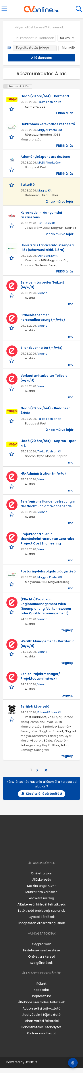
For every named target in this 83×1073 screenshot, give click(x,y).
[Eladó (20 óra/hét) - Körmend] (11, 99)
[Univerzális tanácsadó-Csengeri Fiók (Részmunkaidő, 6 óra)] (11, 248)
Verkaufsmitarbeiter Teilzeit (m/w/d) (44, 378)
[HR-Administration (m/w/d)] (11, 476)
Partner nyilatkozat (41, 1033)
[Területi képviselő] (11, 709)
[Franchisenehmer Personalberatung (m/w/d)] (11, 318)
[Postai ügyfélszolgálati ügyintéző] (11, 574)
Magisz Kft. (44, 190)
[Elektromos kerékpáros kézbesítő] (11, 127)
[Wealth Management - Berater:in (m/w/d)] (11, 644)
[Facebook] (31, 850)
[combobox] (44, 27)
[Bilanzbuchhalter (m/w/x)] (11, 351)
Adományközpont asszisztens (45, 156)
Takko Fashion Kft (49, 102)
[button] (10, 47)
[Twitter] (52, 850)
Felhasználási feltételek (42, 1021)
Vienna (42, 293)
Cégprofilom (41, 944)
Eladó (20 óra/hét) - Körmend (45, 96)
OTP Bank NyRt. (47, 256)
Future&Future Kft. (49, 712)
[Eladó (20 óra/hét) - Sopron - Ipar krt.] (11, 444)
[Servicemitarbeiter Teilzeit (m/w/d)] (11, 285)
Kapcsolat (41, 990)
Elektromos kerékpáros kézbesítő (48, 124)
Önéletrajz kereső (41, 956)
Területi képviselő (35, 706)
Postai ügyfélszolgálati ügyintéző (48, 571)
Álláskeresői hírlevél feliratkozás (41, 904)
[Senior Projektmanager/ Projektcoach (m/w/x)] (11, 677)
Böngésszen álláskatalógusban (41, 923)
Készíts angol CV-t (41, 886)
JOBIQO (31, 1062)
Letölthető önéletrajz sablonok (41, 910)
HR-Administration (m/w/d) (43, 473)
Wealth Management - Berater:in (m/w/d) (47, 643)
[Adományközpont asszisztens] (11, 160)
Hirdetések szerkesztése (41, 950)
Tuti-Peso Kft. (46, 223)
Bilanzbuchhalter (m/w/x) (42, 347)
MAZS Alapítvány (49, 162)
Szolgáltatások (41, 963)
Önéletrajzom (41, 873)
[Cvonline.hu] (41, 7)
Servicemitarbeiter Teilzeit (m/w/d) (42, 284)
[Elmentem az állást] (12, 109)
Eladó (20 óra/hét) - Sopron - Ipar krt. (48, 443)
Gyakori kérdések (42, 917)
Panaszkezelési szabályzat (41, 1027)
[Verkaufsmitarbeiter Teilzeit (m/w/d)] (11, 379)
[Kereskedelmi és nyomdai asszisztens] (11, 215)
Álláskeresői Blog (41, 898)
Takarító (28, 184)
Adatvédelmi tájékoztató (41, 1014)
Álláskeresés (41, 879)
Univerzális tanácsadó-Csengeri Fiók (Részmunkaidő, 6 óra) (47, 247)
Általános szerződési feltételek (41, 1002)
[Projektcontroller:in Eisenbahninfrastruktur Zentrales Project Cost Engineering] (11, 537)
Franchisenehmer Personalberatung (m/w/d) (43, 317)
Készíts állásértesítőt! (44, 793)
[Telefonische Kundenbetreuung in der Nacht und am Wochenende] (11, 504)
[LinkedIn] (46, 850)
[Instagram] (38, 850)
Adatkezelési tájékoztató (41, 1008)
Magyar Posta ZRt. (50, 130)
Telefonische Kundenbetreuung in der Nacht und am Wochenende (48, 503)
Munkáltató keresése (41, 892)
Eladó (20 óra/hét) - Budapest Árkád (45, 410)
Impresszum (41, 996)
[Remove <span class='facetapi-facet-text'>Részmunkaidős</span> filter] (6, 86)
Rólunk (41, 983)
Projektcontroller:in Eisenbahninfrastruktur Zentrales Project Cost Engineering (48, 539)
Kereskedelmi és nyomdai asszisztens (41, 214)
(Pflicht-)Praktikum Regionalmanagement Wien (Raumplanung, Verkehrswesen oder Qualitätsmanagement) (46, 606)
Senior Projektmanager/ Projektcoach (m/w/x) (40, 676)
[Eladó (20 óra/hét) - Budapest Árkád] (11, 411)
